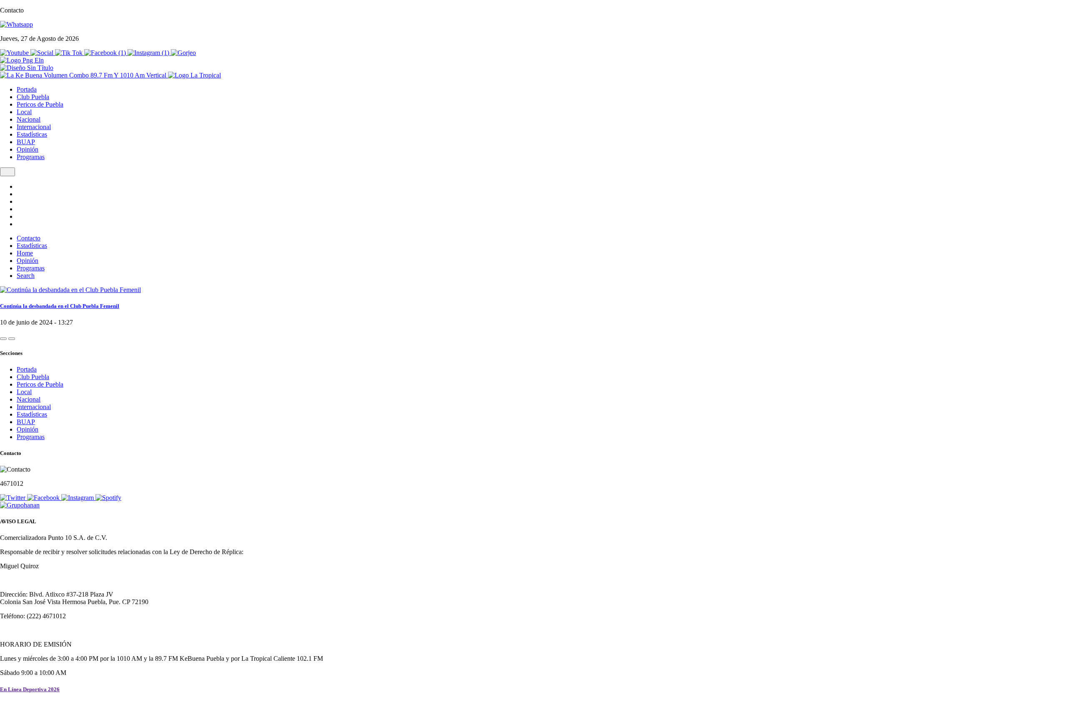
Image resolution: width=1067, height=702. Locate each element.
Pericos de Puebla (40, 104)
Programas (31, 156)
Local (24, 111)
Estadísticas (32, 134)
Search (26, 275)
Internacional (34, 126)
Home (25, 253)
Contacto (28, 238)
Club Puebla (33, 96)
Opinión (27, 149)
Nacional (28, 119)
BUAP (26, 141)
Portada (27, 89)
